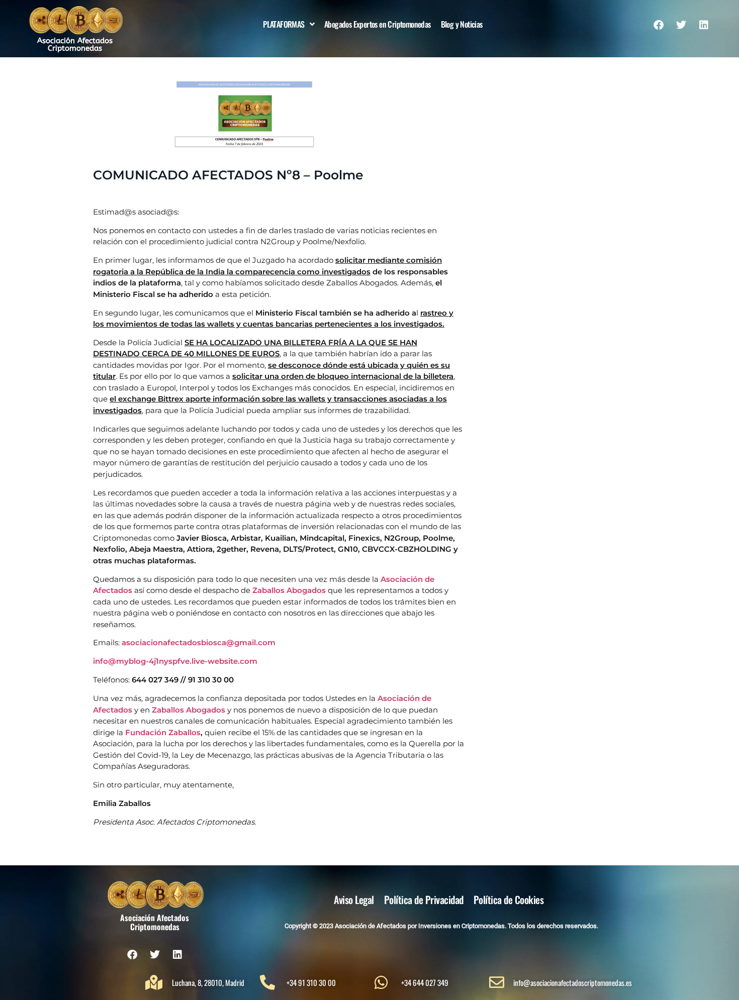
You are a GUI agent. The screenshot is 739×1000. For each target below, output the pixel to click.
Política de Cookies (509, 899)
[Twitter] (681, 25)
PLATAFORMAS (283, 24)
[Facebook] (659, 25)
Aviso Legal (354, 899)
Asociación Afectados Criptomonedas (75, 44)
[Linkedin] (704, 25)
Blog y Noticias (462, 24)
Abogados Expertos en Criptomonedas (377, 24)
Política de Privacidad (424, 899)
